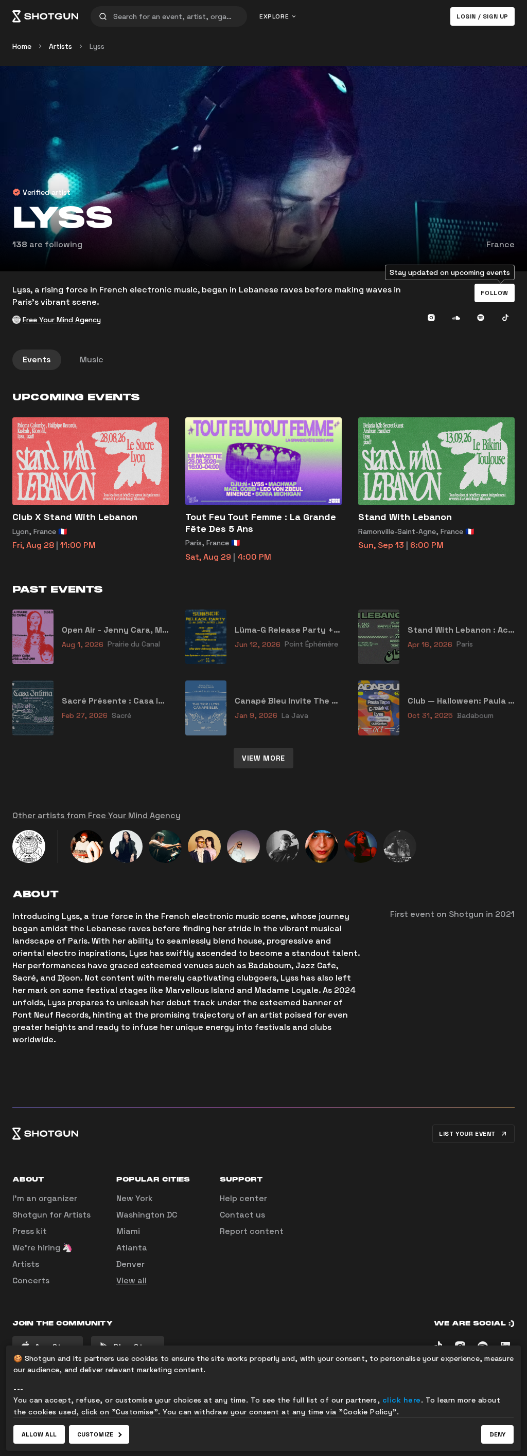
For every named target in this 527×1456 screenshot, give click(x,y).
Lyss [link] (97, 46)
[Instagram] (431, 317)
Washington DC (146, 1214)
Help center (243, 1198)
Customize (95, 1434)
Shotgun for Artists (51, 1214)
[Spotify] (480, 317)
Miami (128, 1231)
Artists (60, 46)
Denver (130, 1264)
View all (131, 1280)
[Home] (45, 16)
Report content (252, 1231)
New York (134, 1198)
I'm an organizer (44, 1198)
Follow (494, 293)
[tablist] (263, 359)
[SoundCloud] (456, 317)
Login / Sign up (482, 16)
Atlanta (131, 1247)
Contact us (242, 1214)
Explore (274, 16)
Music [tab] (91, 359)
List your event (467, 1134)
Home (21, 46)
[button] (495, 293)
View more (263, 758)
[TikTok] (505, 317)
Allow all (39, 1434)
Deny (497, 1434)
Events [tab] (37, 359)
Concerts (30, 1280)
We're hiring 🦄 (42, 1247)
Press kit (29, 1231)
